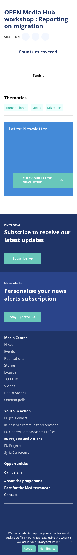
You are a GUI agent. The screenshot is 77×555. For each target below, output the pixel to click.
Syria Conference (16, 452)
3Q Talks (11, 379)
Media (36, 108)
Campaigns (13, 472)
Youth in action (17, 411)
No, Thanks (48, 548)
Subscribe (20, 258)
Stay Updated (20, 317)
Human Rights (16, 108)
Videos (9, 386)
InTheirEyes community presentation (31, 425)
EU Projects (12, 445)
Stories (10, 365)
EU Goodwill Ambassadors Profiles (29, 432)
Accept (29, 548)
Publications (14, 358)
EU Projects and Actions (23, 438)
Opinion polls (15, 399)
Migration (54, 108)
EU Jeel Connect (15, 418)
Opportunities (16, 463)
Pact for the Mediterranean (27, 487)
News (8, 344)
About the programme (23, 480)
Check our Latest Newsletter (37, 180)
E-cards (10, 372)
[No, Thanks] (72, 541)
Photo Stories (15, 393)
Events (9, 351)
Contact (11, 494)
